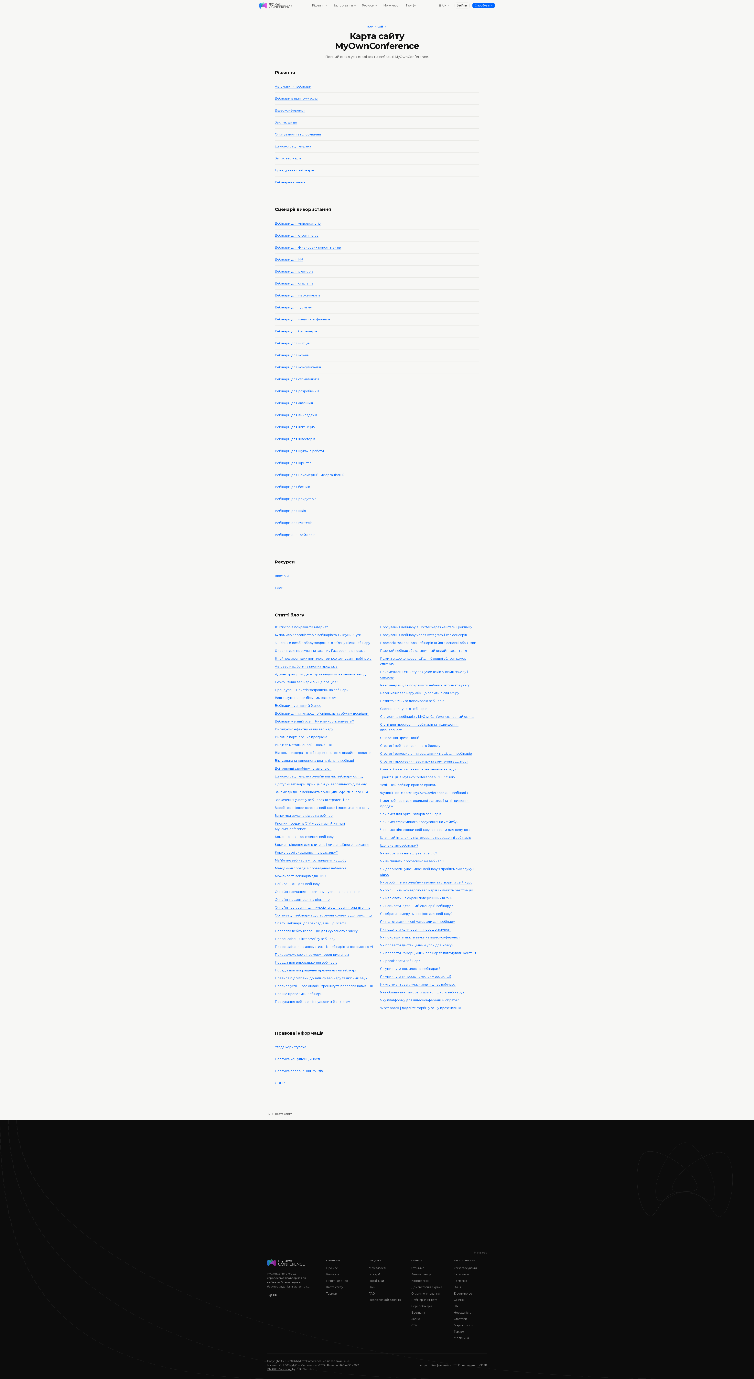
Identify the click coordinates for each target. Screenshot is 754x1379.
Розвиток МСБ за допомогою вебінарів (412, 701)
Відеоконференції (290, 110)
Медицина (461, 1338)
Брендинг (418, 1312)
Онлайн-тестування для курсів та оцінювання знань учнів (322, 907)
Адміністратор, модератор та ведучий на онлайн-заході (321, 674)
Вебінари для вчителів (294, 523)
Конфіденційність (442, 1365)
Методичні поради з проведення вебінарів (311, 868)
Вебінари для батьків (292, 487)
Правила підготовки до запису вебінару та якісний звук (321, 978)
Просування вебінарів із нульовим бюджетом (312, 1002)
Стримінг (417, 1268)
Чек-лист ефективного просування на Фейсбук (419, 822)
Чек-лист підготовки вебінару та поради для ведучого (425, 830)
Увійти (462, 5)
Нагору (482, 1252)
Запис (415, 1319)
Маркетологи (463, 1325)
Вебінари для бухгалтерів (296, 331)
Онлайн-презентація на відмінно (302, 900)
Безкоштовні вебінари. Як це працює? (306, 682)
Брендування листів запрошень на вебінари (312, 690)
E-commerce (463, 1293)
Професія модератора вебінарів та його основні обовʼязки (428, 643)
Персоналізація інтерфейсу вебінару (305, 939)
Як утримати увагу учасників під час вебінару (418, 984)
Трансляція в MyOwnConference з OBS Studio (417, 777)
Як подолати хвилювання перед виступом (415, 929)
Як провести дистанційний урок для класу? (417, 945)
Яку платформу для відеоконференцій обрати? (419, 1000)
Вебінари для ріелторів (294, 271)
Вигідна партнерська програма (301, 737)
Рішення (318, 5)
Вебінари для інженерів (295, 427)
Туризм (459, 1331)
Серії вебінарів (421, 1306)
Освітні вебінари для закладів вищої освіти (310, 923)
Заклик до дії (286, 122)
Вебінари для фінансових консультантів (308, 247)
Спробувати (483, 5)
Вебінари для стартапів (294, 283)
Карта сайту (334, 1287)
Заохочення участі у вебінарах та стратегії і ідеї (312, 800)
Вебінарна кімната (290, 182)
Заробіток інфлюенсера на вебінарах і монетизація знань (322, 808)
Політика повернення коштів (299, 1071)
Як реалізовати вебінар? (400, 961)
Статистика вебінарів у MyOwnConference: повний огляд (427, 717)
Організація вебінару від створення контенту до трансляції (323, 915)
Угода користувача (290, 1047)
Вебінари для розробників (297, 391)
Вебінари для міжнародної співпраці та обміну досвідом (322, 713)
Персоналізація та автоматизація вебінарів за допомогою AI (324, 947)
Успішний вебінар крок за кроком (408, 785)
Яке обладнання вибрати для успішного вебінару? (422, 992)
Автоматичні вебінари (293, 86)
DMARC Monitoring (279, 1369)
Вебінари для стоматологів (297, 379)
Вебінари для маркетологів (297, 295)
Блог (279, 588)
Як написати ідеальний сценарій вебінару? (416, 906)
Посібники (376, 1281)
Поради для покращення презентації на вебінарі (315, 970)
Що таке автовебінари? (399, 845)
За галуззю (461, 1274)
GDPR (280, 1083)
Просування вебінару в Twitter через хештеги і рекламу (426, 627)
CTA (414, 1325)
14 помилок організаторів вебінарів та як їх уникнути (318, 635)
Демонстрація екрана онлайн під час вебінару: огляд (319, 776)
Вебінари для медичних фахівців (302, 319)
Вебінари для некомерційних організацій (310, 475)
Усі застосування (466, 1268)
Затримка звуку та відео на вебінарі (304, 816)
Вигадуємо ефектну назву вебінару (304, 729)
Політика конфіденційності (297, 1059)
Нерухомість (462, 1312)
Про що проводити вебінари (299, 994)
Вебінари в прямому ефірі (296, 98)
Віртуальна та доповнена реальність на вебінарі (314, 761)
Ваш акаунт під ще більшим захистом (305, 698)
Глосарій (282, 576)
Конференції (420, 1281)
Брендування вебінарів (294, 170)
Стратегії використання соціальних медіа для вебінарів (426, 753)
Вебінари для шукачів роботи (299, 451)
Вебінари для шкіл (290, 511)
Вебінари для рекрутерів (296, 499)
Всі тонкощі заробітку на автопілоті (303, 768)
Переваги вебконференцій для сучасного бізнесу (316, 931)
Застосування (343, 5)
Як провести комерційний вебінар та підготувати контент (428, 953)
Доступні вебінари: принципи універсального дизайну (321, 784)
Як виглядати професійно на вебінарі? (412, 861)
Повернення (466, 1365)
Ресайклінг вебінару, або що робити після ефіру (419, 693)
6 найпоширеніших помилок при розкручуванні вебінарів (323, 658)
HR (456, 1306)
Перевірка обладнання (385, 1300)
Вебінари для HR (289, 259)
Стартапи (460, 1319)
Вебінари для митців (292, 343)
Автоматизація (421, 1274)
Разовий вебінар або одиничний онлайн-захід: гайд (423, 651)
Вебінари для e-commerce (296, 235)
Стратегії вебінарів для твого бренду (410, 746)
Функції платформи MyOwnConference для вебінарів (424, 793)
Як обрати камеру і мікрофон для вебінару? (416, 914)
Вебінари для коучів (292, 355)
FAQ (372, 1293)
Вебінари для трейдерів (295, 535)
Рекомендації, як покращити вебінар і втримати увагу (425, 685)
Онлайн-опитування (425, 1293)
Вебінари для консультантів (298, 367)
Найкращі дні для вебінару (297, 884)
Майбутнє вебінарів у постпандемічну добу (310, 860)
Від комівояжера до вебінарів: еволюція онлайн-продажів (323, 753)
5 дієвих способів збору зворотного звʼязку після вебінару (322, 643)
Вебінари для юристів (293, 463)
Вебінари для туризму (293, 307)
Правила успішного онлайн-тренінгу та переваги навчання (324, 986)
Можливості (391, 5)
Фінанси (459, 1300)
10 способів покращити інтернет (301, 627)
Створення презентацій (399, 738)
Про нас (332, 1268)
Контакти (332, 1274)
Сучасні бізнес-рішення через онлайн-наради (418, 769)
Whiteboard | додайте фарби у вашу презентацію (420, 1008)
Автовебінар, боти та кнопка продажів (306, 666)
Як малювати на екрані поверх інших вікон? (416, 898)
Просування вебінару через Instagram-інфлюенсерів (423, 635)
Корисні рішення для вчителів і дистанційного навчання (322, 845)
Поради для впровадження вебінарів (306, 962)
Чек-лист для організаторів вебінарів (410, 814)
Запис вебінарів (288, 158)
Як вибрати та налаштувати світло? (408, 853)
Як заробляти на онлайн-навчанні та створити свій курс (426, 882)
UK (444, 5)
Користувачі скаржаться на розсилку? (306, 852)
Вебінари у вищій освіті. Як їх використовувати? (314, 721)
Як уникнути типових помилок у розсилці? (415, 976)
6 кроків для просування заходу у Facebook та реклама (320, 651)
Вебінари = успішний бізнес (298, 706)
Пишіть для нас (337, 1281)
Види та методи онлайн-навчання (303, 745)
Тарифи (411, 5)
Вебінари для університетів (298, 223)
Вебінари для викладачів (296, 415)
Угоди (423, 1365)
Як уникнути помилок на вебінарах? (410, 969)
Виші (457, 1287)
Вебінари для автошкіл (294, 403)
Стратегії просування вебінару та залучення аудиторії (424, 761)
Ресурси (368, 5)
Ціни (372, 1287)
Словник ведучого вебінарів (403, 709)
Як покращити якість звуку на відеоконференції (420, 937)
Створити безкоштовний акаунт (300, 1211)
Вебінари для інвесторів (295, 439)
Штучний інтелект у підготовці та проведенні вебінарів (425, 837)
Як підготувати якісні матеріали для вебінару (417, 922)
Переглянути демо (357, 1211)
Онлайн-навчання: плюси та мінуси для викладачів (317, 892)
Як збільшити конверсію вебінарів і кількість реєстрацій (426, 890)
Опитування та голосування (298, 134)
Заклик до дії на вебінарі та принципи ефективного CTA (321, 792)
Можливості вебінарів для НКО (300, 876)
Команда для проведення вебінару (304, 837)
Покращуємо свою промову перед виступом (312, 955)
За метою (460, 1281)
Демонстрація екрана (293, 146)
